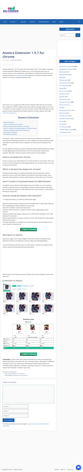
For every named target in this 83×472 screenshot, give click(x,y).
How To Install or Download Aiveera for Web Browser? (20, 128)
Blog (60, 77)
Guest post (70, 469)
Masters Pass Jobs (65, 102)
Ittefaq (61, 88)
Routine (61, 22)
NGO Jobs (32, 22)
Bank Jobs (23, 22)
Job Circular (63, 91)
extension (20, 75)
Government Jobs (64, 83)
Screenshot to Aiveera (10, 134)
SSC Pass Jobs (63, 127)
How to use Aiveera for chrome (12, 124)
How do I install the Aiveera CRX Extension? (16, 130)
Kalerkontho (63, 99)
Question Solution (65, 118)
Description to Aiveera (10, 132)
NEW (60, 107)
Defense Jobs (63, 80)
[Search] (78, 35)
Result (54, 22)
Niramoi (57, 469)
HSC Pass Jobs (63, 86)
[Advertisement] (28, 37)
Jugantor (62, 97)
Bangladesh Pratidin (65, 69)
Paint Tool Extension (9, 113)
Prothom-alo (63, 116)
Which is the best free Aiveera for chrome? (16, 126)
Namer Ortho (63, 105)
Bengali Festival (64, 75)
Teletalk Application (43, 22)
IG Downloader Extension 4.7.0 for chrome (15, 375)
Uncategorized (64, 132)
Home (5, 22)
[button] (79, 21)
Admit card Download (10, 372)
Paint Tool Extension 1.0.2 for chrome (14, 373)
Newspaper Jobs (64, 110)
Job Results (62, 94)
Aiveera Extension (8, 122)
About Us (63, 469)
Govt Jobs (12, 22)
